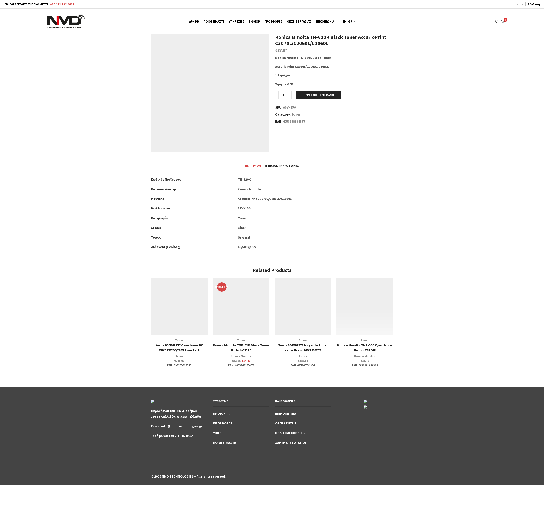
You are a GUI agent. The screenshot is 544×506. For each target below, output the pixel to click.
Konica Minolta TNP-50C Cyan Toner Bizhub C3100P (364, 347)
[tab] (253, 166)
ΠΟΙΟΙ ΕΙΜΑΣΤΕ (214, 21)
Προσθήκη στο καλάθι (320, 94)
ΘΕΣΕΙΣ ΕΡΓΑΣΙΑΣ (299, 21)
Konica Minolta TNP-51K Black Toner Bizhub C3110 (241, 347)
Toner (295, 114)
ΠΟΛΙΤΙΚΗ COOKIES (290, 433)
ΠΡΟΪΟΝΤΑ (221, 413)
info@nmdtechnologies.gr (182, 426)
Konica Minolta (241, 356)
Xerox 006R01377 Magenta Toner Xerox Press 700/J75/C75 (303, 347)
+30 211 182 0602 (62, 4)
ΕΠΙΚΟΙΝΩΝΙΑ (324, 21)
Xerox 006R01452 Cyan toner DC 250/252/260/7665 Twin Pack (179, 347)
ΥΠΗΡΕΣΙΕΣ (237, 21)
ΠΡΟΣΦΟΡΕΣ (273, 21)
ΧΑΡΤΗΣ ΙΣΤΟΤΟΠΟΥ (290, 442)
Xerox (179, 356)
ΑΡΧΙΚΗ (194, 21)
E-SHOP (254, 21)
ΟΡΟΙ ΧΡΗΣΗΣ (286, 423)
